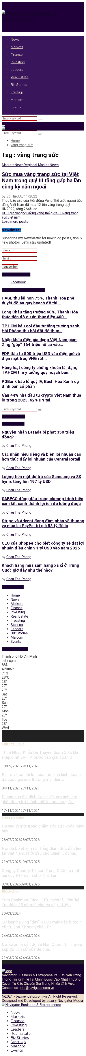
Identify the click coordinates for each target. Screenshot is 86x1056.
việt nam (14, 217)
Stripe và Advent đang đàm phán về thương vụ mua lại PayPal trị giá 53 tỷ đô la (43, 523)
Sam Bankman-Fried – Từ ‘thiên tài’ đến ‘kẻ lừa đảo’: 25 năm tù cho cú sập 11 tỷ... (40, 902)
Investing (18, 62)
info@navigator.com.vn (37, 988)
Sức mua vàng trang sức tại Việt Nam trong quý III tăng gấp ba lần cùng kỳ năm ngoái (41, 180)
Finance (17, 55)
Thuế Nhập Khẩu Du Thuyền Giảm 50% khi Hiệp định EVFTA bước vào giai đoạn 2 (40, 755)
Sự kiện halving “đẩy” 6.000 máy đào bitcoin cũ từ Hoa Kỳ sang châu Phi (42, 924)
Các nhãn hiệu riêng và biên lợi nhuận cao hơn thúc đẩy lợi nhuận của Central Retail (41, 457)
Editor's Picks (13, 744)
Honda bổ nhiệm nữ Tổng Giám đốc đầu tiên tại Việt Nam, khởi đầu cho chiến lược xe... (42, 851)
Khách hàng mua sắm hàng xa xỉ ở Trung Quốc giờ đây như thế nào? (40, 568)
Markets (17, 47)
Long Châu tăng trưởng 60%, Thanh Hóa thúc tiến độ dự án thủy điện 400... (40, 314)
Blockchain (11, 891)
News (15, 40)
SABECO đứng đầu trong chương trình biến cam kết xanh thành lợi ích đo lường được (42, 501)
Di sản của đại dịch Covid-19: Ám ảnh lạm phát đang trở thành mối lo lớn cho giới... (39, 799)
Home (15, 595)
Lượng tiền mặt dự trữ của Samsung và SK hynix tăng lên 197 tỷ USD (41, 479)
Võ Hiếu (12, 196)
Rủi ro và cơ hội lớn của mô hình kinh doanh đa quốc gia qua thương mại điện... (41, 777)
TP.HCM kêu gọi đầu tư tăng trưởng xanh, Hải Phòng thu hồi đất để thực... (41, 328)
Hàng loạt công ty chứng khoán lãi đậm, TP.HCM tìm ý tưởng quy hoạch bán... (39, 370)
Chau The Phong (18, 446)
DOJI (6, 213)
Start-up (17, 92)
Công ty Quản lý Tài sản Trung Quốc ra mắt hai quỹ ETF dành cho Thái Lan (40, 873)
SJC (59, 213)
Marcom (17, 100)
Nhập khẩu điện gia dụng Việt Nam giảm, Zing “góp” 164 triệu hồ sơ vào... (40, 342)
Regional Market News (41, 165)
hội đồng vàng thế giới (39, 213)
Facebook (18, 282)
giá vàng (16, 213)
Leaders (17, 70)
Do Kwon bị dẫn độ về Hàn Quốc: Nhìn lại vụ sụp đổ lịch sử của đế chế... (42, 947)
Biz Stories (19, 85)
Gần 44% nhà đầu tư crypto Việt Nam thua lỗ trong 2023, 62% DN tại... (41, 398)
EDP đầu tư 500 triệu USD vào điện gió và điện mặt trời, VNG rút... (41, 356)
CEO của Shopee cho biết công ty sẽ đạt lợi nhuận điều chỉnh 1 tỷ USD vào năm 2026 (43, 546)
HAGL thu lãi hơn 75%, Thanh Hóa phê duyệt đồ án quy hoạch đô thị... (38, 300)
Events (16, 107)
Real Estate (19, 77)
